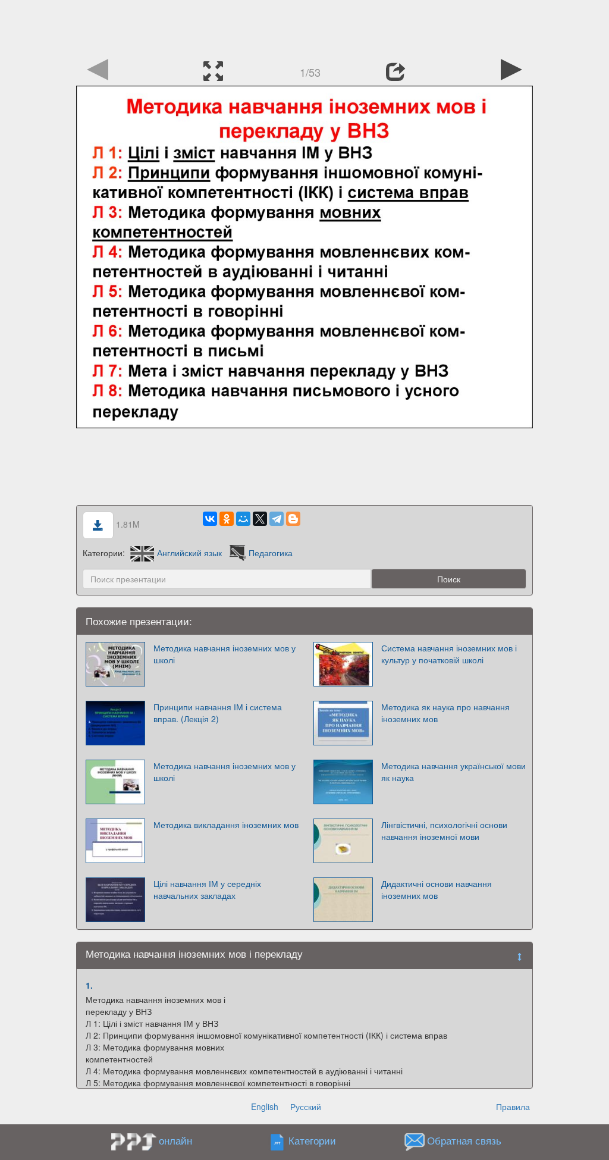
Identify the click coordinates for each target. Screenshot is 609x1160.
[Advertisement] (304, 27)
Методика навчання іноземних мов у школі (224, 654)
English (264, 1106)
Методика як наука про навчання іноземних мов (445, 713)
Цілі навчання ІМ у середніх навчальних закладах (207, 889)
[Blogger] (293, 519)
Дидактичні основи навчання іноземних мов (436, 889)
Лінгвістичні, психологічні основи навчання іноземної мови (444, 830)
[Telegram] (276, 519)
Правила (513, 1106)
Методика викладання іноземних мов (226, 824)
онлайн (175, 1140)
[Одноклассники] (226, 519)
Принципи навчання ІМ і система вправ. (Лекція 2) (217, 713)
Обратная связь (464, 1141)
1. (89, 985)
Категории (312, 1141)
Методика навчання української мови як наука (453, 771)
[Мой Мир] (243, 519)
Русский (305, 1106)
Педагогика (271, 553)
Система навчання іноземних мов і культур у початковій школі (449, 654)
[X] (260, 519)
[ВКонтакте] (210, 519)
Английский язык (189, 553)
